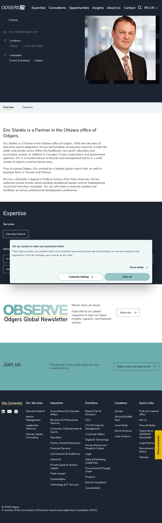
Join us (143, 420)
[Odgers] (13, 8)
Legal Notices (146, 443)
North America (123, 431)
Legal (88, 454)
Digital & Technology (97, 439)
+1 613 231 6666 (32, 46)
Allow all (127, 277)
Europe (119, 411)
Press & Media (147, 425)
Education (55, 437)
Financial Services (60, 448)
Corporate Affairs (95, 434)
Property (90, 477)
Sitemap (143, 457)
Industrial (55, 459)
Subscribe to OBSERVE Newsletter (146, 434)
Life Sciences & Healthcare (65, 454)
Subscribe (125, 312)
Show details (137, 267)
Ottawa (13, 46)
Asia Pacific (121, 425)
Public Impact (57, 473)
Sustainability (57, 479)
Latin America (123, 436)
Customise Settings (79, 277)
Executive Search (15, 234)
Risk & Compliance (95, 482)
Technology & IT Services (64, 484)
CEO (87, 420)
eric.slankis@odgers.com (23, 32)
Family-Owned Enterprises (65, 443)
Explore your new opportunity (133, 366)
